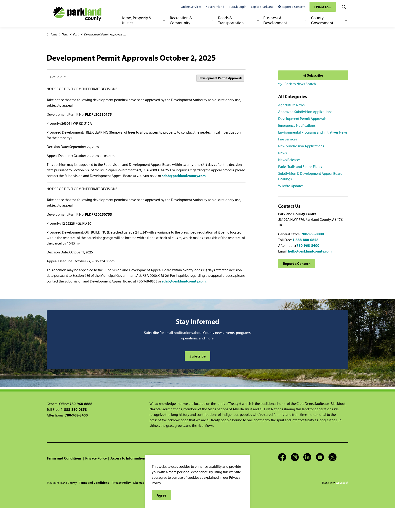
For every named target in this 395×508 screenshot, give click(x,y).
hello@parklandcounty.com (310, 251)
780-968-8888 (312, 234)
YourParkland (215, 7)
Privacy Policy (96, 458)
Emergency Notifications (296, 125)
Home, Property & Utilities (136, 20)
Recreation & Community (181, 20)
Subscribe (314, 75)
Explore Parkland (262, 7)
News (282, 153)
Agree (161, 495)
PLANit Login (237, 7)
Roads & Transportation (231, 20)
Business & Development (275, 20)
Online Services (191, 7)
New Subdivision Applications (301, 146)
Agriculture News (291, 105)
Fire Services (287, 139)
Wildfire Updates (290, 186)
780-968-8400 (307, 245)
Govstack (342, 482)
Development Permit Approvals (220, 78)
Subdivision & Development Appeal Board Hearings (310, 176)
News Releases (289, 160)
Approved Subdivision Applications (305, 112)
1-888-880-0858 (305, 239)
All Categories (292, 96)
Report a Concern (294, 7)
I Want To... (322, 7)
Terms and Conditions (64, 458)
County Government (322, 20)
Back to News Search (300, 84)
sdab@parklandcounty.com (184, 175)
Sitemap (138, 482)
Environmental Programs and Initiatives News (312, 132)
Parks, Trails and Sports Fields (300, 166)
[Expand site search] (343, 7)
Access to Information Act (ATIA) (136, 458)
